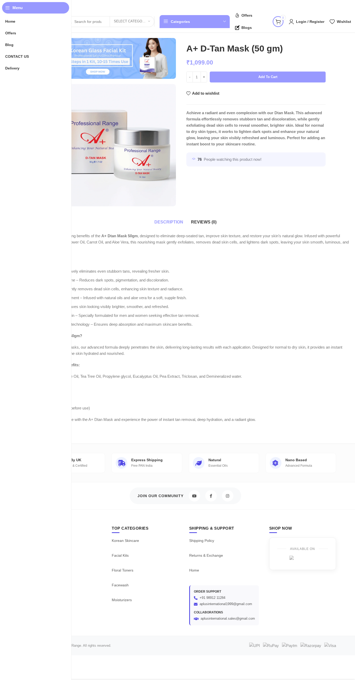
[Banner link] (97, 58)
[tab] (168, 222)
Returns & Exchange (206, 555)
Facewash (120, 585)
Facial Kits (120, 555)
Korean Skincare (125, 540)
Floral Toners (122, 570)
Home (194, 570)
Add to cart (267, 77)
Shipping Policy (201, 540)
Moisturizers (122, 600)
